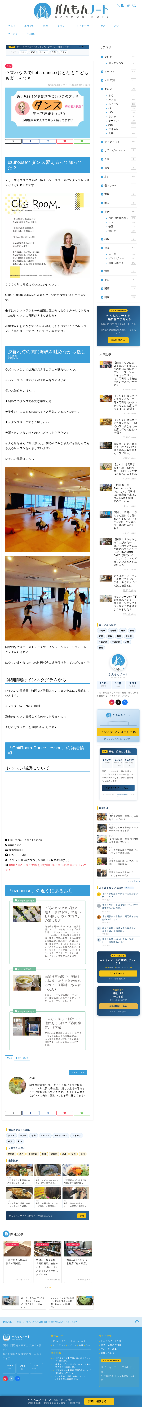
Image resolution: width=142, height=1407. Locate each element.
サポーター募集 (108, 1349)
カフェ (63, 52)
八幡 (127, 642)
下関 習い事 (22, 1058)
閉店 (119, 288)
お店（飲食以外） (121, 218)
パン (121, 112)
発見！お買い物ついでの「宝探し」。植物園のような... (118, 940)
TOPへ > (83, 47)
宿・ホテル (119, 185)
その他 (31, 33)
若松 (101, 648)
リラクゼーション (119, 150)
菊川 (83, 1154)
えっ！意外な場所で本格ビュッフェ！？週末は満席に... (119, 929)
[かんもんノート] (71, 18)
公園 (121, 226)
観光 (45, 26)
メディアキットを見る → (118, 788)
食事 (121, 133)
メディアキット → (118, 973)
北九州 (54, 1154)
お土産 (121, 254)
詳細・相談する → (99, 1401)
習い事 (121, 230)
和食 (121, 125)
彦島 (64, 1154)
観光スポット (121, 262)
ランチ (121, 116)
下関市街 (33, 1154)
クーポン (13, 33)
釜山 (119, 280)
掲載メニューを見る (118, 1012)
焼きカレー (121, 129)
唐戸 (21, 1154)
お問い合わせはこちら (118, 979)
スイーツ (77, 1135)
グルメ (12, 26)
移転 (119, 239)
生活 (103, 26)
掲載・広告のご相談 (110, 1345)
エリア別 (29, 26)
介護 (119, 159)
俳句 (119, 168)
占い (116, 26)
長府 (44, 1154)
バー (121, 108)
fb (125, 702)
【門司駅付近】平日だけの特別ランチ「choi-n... (120, 895)
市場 (119, 194)
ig (112, 702)
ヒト (121, 222)
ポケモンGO (121, 63)
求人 (119, 203)
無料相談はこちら (118, 1006)
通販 (119, 271)
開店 (119, 297)
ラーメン (121, 120)
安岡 (74, 1154)
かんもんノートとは (110, 1341)
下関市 (102, 630)
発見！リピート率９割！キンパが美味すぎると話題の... (120, 906)
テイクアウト (84, 26)
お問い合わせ (122, 794)
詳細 (82, 1216)
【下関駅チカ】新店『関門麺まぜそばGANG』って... (120, 918)
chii (10, 1058)
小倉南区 (116, 642)
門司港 (11, 1154)
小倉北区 (103, 642)
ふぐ (121, 95)
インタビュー (121, 258)
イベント (62, 26)
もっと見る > (133, 881)
